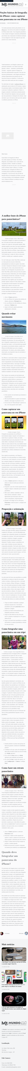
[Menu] (25, 4)
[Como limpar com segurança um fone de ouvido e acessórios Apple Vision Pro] (14, 954)
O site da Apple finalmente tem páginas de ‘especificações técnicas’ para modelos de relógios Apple (14, 1008)
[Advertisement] (14, 53)
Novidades (3, 23)
